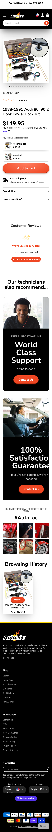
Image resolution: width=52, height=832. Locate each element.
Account (42, 15)
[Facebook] (4, 658)
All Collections (9, 684)
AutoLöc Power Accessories (30, 826)
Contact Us (26, 380)
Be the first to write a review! (26, 259)
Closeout (7, 697)
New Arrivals (8, 702)
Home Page (8, 680)
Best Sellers (8, 693)
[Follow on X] (8, 658)
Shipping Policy (10, 737)
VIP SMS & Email (10, 733)
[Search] (46, 23)
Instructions (8, 728)
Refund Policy (9, 741)
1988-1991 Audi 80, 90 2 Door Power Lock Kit (18, 592)
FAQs (5, 724)
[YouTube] (12, 658)
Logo (17, 15)
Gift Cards (7, 689)
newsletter (20, 775)
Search (6, 676)
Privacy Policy (9, 746)
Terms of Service (10, 750)
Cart (47, 15)
